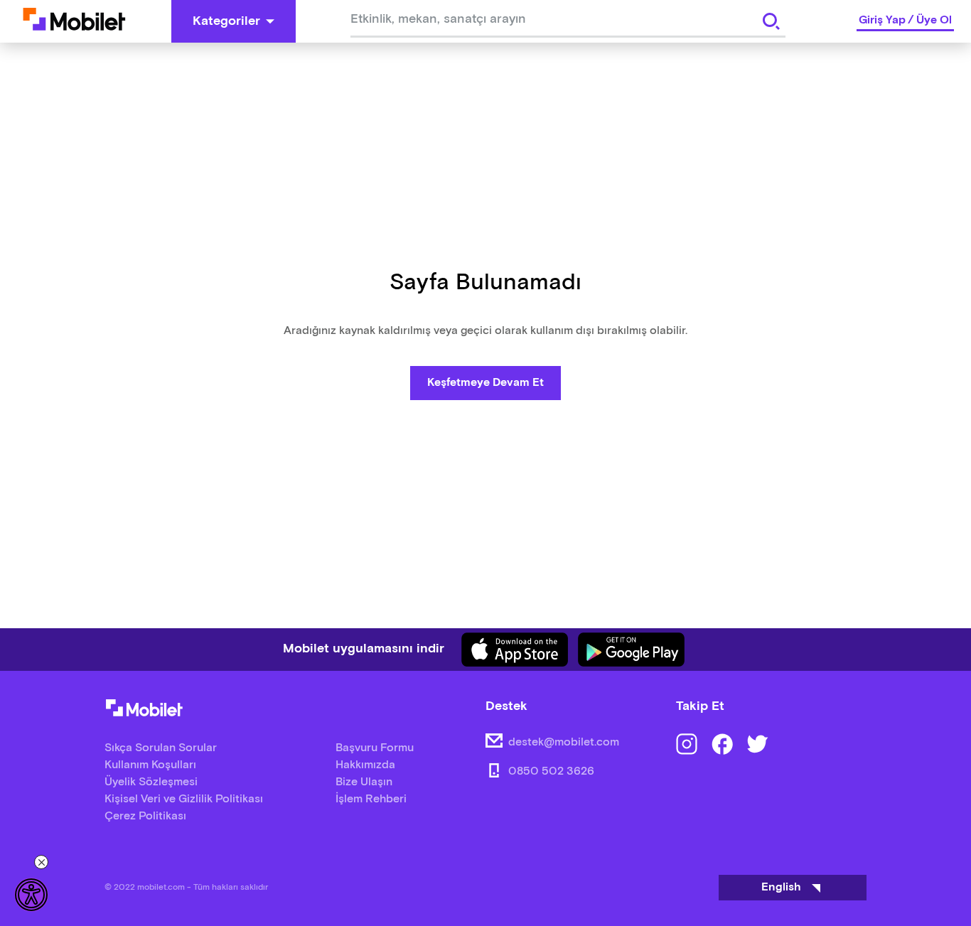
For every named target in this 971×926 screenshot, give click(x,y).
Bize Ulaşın (364, 782)
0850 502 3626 (551, 771)
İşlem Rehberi (371, 799)
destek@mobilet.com (563, 742)
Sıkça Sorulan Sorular (160, 748)
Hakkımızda (365, 765)
